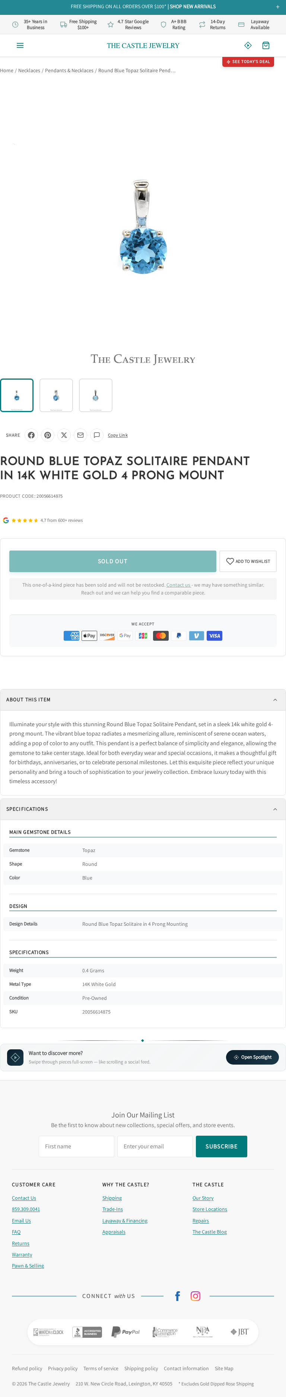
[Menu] (20, 45)
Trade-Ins (112, 1209)
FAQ (16, 1231)
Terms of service (100, 1368)
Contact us (178, 584)
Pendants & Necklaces (69, 70)
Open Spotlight (256, 1057)
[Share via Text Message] (97, 435)
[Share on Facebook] (31, 435)
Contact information (186, 1368)
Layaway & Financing (124, 1220)
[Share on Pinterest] (47, 435)
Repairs (201, 1220)
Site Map (224, 1368)
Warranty (22, 1254)
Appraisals (113, 1231)
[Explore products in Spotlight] (248, 45)
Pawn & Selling (28, 1265)
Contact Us (24, 1198)
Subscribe (222, 1146)
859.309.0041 (26, 1209)
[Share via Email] (80, 435)
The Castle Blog (210, 1231)
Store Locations (210, 1209)
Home (6, 70)
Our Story (203, 1198)
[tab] (17, 395)
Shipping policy (141, 1368)
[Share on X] (64, 435)
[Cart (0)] (266, 45)
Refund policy (27, 1368)
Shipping (112, 1198)
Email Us (21, 1220)
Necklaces (29, 70)
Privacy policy (62, 1368)
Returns (20, 1243)
